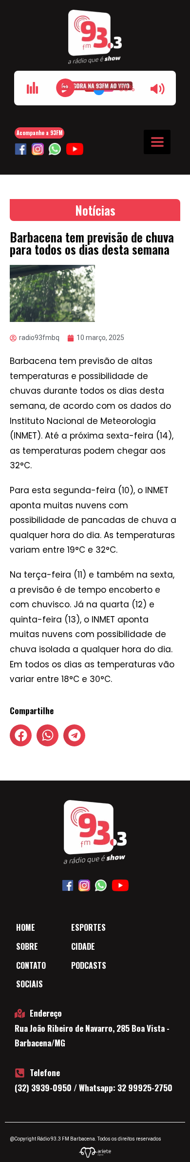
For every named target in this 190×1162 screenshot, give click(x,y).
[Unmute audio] (158, 89)
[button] (21, 735)
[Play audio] (65, 87)
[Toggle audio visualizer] (32, 88)
